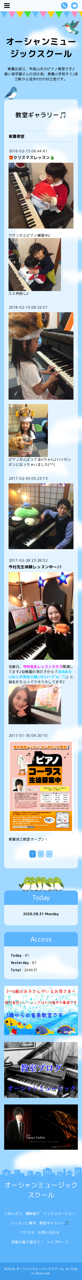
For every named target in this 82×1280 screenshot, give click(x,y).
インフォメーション (59, 1213)
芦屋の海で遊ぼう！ (27, 1242)
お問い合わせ (48, 1232)
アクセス (27, 1232)
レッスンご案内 (23, 1223)
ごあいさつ (13, 1213)
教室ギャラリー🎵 (54, 1223)
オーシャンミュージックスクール (41, 47)
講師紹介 (33, 1213)
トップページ (58, 1242)
